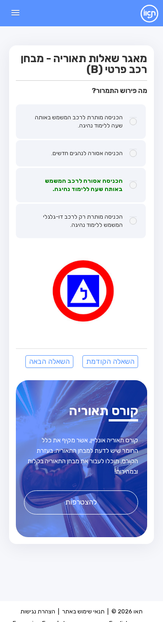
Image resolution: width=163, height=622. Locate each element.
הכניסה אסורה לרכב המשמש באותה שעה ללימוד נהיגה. (84, 184)
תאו (142, 13)
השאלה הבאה (49, 361)
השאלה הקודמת (110, 361)
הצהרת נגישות (37, 611)
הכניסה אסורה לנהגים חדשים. (87, 153)
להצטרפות (81, 502)
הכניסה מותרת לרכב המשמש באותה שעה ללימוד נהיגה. (79, 121)
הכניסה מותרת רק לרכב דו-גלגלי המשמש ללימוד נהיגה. (83, 220)
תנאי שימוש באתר (83, 611)
